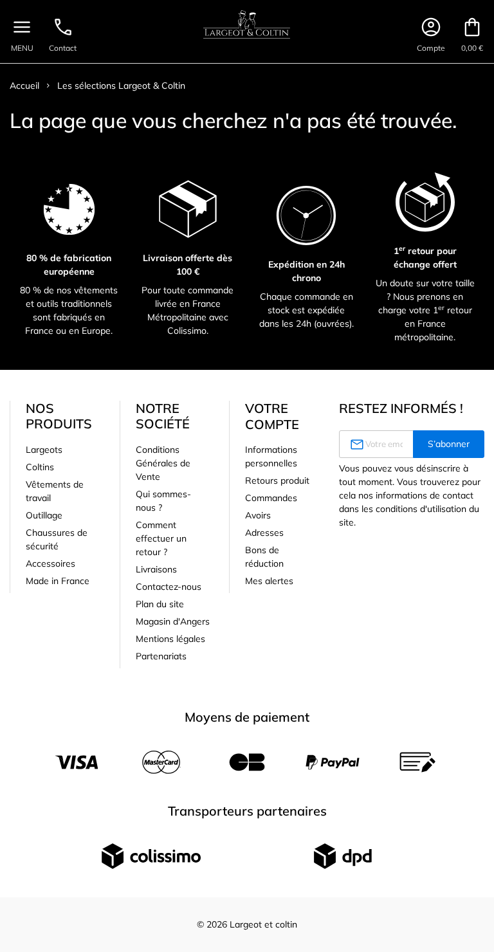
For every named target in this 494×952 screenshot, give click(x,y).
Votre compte (272, 416)
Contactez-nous (168, 586)
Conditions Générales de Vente (163, 463)
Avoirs (258, 515)
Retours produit (277, 480)
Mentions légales (170, 639)
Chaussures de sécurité (56, 539)
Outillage (44, 515)
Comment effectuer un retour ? (161, 538)
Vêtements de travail (55, 491)
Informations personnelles (271, 456)
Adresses (264, 532)
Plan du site (160, 604)
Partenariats (161, 656)
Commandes (271, 498)
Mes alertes (269, 581)
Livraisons (156, 569)
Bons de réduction (264, 556)
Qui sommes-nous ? (163, 500)
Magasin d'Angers (173, 621)
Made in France (57, 581)
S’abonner (449, 444)
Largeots (44, 449)
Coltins (40, 467)
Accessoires (50, 563)
